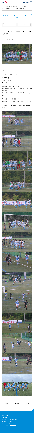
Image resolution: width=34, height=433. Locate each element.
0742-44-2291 (15, 426)
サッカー (22, 6)
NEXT (6, 403)
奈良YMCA (4, 2)
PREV (27, 403)
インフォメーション (11, 39)
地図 (19, 419)
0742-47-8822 (14, 423)
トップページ (4, 6)
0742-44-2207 (13, 425)
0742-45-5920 (9, 421)
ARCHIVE (17, 403)
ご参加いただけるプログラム (13, 6)
